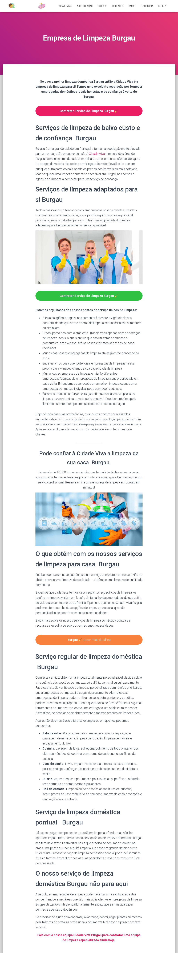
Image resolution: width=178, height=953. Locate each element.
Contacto (117, 6)
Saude (132, 6)
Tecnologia (146, 6)
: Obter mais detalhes (89, 640)
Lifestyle (163, 6)
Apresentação (85, 6)
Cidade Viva (65, 6)
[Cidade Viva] (26, 6)
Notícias (102, 6)
